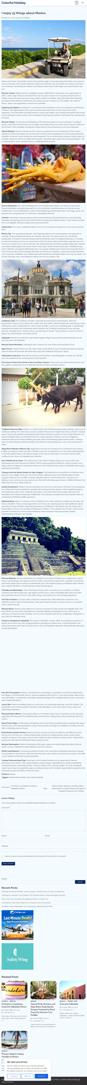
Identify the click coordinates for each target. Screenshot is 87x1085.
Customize (14, 1076)
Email (47, 836)
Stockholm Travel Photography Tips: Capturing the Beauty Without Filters (27, 906)
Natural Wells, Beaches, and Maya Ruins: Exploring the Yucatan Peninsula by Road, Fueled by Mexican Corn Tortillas (43, 1009)
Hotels (5, 1001)
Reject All (27, 1076)
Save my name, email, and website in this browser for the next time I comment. (35, 856)
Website (5, 846)
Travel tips (72, 1001)
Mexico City (25, 777)
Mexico (12, 774)
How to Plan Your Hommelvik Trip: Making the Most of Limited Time (25, 899)
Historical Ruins (14, 777)
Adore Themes (7, 1082)
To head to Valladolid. (69, 1004)
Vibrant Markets (37, 777)
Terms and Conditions (51, 1080)
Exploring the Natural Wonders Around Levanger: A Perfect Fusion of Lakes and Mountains (33, 891)
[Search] (82, 2)
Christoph (26, 18)
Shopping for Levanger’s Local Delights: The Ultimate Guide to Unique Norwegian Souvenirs (33, 895)
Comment (6, 808)
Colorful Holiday (14, 3)
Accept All (41, 1076)
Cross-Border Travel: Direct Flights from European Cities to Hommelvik (26, 903)
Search (4, 879)
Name (4, 836)
